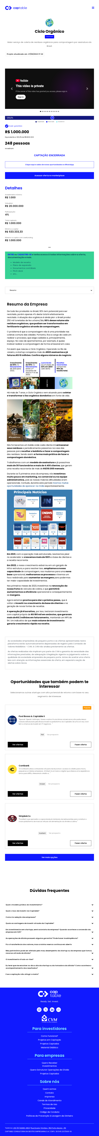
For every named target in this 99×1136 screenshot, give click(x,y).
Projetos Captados (49, 1043)
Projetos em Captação (49, 1039)
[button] (11, 89)
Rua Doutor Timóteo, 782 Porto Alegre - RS (48, 1128)
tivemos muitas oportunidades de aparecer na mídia (37, 484)
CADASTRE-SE (24, 254)
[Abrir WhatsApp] (92, 1129)
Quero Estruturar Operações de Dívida (49, 1069)
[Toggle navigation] (93, 8)
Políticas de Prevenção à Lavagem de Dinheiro (49, 1115)
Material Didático (49, 1047)
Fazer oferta (81, 744)
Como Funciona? (49, 1036)
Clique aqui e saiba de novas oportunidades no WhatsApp (49, 165)
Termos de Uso (49, 1104)
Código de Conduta (49, 1112)
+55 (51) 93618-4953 (21, 1128)
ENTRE (11, 254)
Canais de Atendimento (49, 1100)
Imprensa (49, 1096)
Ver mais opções (49, 857)
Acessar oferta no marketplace (49, 175)
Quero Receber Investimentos (49, 1064)
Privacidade (49, 1108)
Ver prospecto (53, 734)
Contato (49, 1092)
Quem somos (49, 1089)
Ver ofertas (17, 744)
